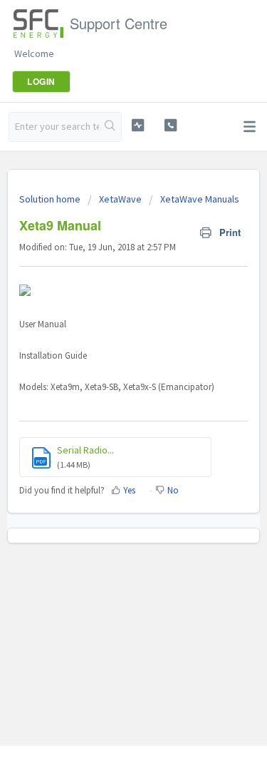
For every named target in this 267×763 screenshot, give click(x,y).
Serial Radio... (85, 450)
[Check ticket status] (138, 125)
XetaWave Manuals (199, 199)
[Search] (110, 127)
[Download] (107, 371)
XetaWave (120, 199)
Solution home (51, 199)
